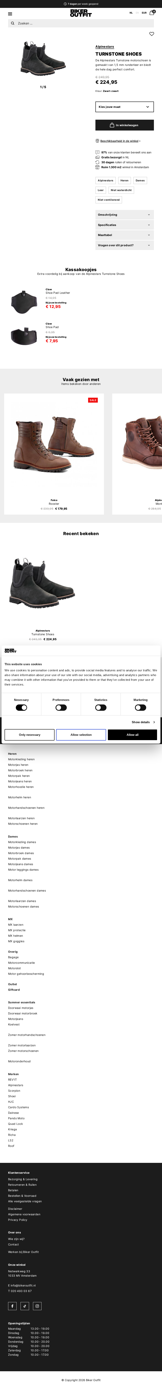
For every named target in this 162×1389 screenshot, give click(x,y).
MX (10, 919)
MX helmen (15, 935)
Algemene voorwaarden (24, 1214)
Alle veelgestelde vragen (25, 1201)
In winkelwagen (127, 125)
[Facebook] (12, 1306)
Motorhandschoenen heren (26, 807)
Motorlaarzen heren (21, 818)
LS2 (10, 1140)
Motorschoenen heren (23, 823)
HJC (11, 1101)
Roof (11, 1145)
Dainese (13, 1112)
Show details (141, 722)
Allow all (132, 734)
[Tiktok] (25, 1306)
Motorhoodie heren (21, 786)
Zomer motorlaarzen (22, 1045)
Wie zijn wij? (16, 1239)
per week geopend (83, 3)
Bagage (13, 957)
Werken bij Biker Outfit (23, 1252)
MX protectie (17, 930)
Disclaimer (15, 1208)
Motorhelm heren (19, 797)
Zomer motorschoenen (23, 1050)
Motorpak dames (19, 858)
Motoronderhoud (19, 1061)
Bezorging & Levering (23, 1179)
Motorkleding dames (22, 842)
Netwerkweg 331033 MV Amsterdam (22, 1273)
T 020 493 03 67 (20, 1291)
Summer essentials (21, 1002)
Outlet (12, 984)
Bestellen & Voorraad (22, 1195)
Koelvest (14, 1024)
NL (131, 12)
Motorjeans (15, 1019)
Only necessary (29, 734)
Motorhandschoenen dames (27, 890)
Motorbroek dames (21, 853)
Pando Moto (16, 1118)
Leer (101, 190)
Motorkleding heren (21, 759)
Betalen (13, 1190)
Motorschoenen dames (23, 906)
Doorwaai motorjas (20, 1007)
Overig (13, 951)
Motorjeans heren (20, 781)
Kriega (12, 1129)
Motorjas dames (19, 847)
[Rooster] (54, 444)
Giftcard (14, 989)
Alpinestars (104, 47)
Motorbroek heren (20, 770)
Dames (140, 180)
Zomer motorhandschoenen (26, 1034)
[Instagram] (37, 1306)
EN (137, 12)
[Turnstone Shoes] (42, 583)
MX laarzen (15, 924)
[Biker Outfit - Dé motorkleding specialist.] (81, 16)
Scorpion (14, 1090)
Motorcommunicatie (21, 962)
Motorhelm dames (20, 880)
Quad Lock (15, 1123)
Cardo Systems (18, 1107)
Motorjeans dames (20, 864)
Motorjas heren (18, 764)
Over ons (14, 1232)
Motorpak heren (19, 775)
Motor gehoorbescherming (26, 973)
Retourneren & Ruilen (22, 1184)
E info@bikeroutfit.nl (22, 1285)
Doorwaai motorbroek (23, 1013)
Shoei (12, 1096)
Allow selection (81, 734)
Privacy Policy (17, 1219)
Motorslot (14, 968)
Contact (13, 1244)
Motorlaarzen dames (22, 901)
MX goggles (16, 941)
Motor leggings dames (23, 869)
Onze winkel (16, 1264)
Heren (125, 180)
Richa (12, 1134)
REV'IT (12, 1079)
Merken (13, 1074)
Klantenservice (19, 1172)
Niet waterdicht (121, 190)
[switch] (61, 707)
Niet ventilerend (109, 199)
